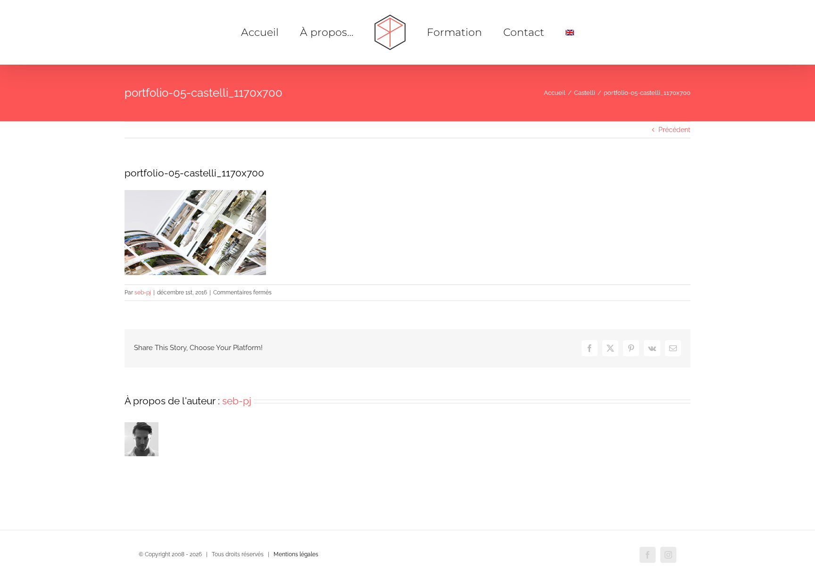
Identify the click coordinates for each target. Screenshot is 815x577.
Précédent (674, 130)
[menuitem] (540, 32)
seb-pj (142, 292)
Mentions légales (296, 554)
